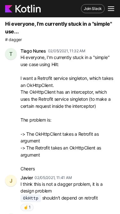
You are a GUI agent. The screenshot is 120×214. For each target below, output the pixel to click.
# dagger (13, 39)
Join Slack (93, 8)
